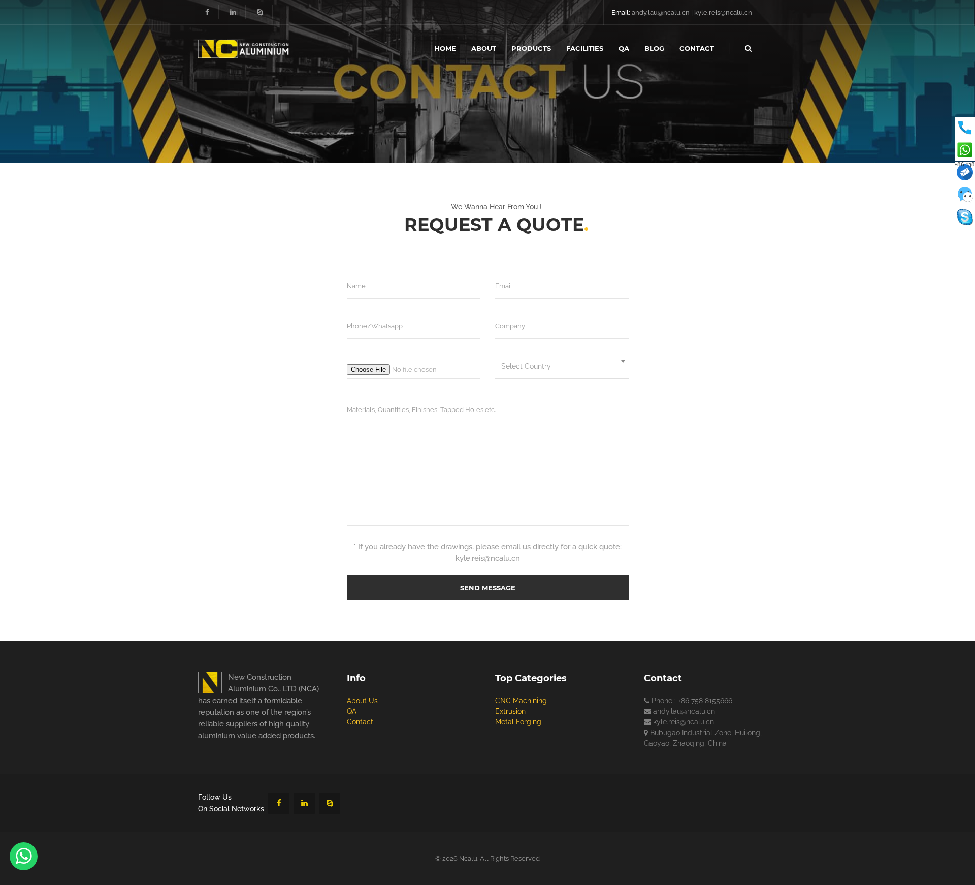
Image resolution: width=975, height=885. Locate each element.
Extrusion (510, 711)
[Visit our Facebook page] (207, 12)
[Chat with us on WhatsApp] (24, 856)
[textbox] (562, 366)
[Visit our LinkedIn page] (233, 12)
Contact (360, 722)
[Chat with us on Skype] (329, 803)
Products (531, 48)
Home (445, 48)
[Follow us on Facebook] (278, 803)
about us (362, 701)
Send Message (487, 588)
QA (351, 711)
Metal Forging (518, 722)
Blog (654, 48)
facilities (584, 48)
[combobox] (562, 366)
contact (696, 48)
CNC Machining (521, 701)
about (483, 48)
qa (624, 48)
